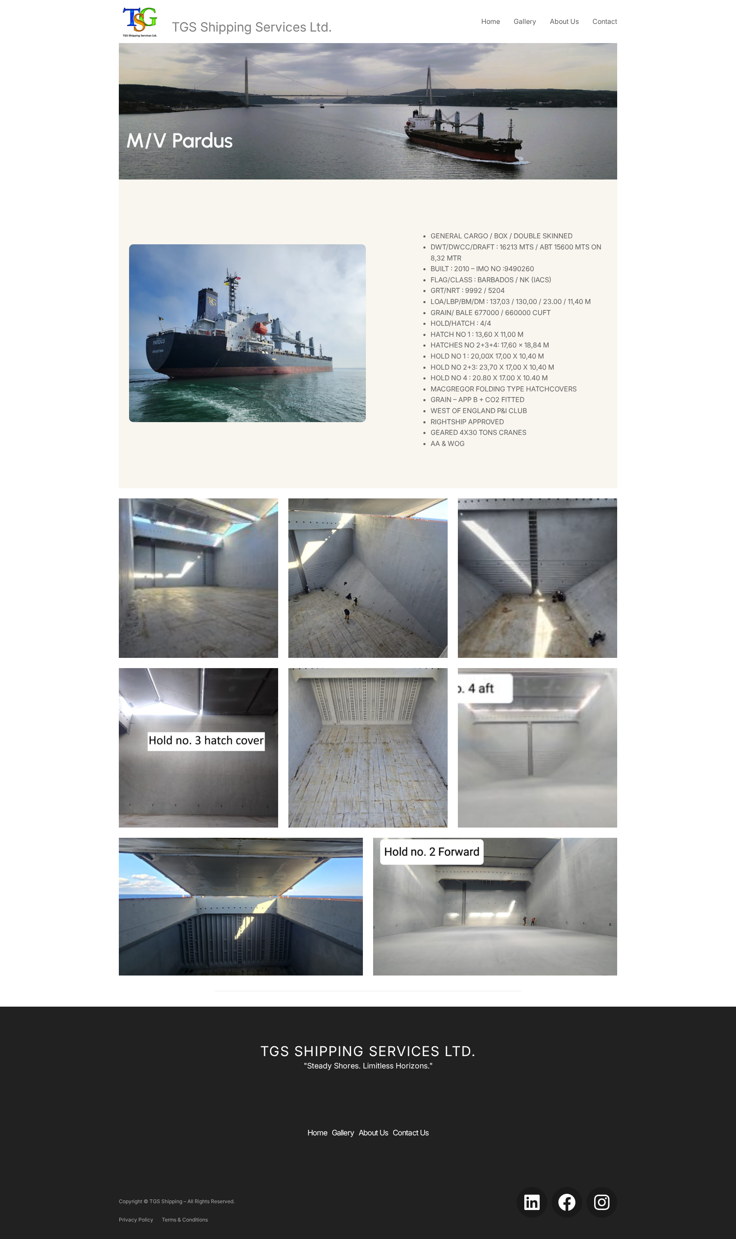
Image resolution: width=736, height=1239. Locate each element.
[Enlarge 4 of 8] (267, 679)
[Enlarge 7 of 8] (352, 849)
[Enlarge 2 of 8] (436, 509)
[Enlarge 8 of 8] (606, 849)
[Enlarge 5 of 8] (436, 679)
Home (490, 21)
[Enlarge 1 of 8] (267, 509)
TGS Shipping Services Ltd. (252, 27)
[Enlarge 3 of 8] (606, 509)
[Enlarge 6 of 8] (606, 679)
